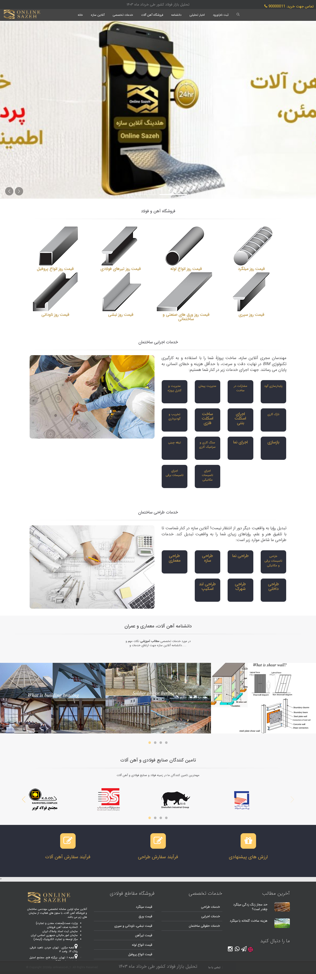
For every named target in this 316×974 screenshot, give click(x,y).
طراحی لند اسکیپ (207, 586)
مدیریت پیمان (207, 386)
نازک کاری (273, 414)
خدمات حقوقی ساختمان (204, 925)
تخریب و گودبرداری (174, 416)
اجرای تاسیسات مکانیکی (207, 475)
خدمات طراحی (210, 906)
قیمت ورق (145, 916)
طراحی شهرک (240, 586)
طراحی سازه (207, 558)
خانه (80, 15)
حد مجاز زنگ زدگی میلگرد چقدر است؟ (250, 907)
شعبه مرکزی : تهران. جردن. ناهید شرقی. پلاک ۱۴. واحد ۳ (53, 949)
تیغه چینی (174, 442)
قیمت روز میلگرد (251, 269)
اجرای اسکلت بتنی (240, 418)
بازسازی (273, 442)
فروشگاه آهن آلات (152, 15)
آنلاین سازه (98, 15)
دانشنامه (176, 15)
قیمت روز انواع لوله (186, 269)
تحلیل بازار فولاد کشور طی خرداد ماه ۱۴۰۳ (158, 4)
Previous (292, 799)
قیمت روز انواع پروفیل (55, 269)
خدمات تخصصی (123, 15)
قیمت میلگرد (144, 906)
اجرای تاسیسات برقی (174, 473)
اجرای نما (240, 442)
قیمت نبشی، (143, 925)
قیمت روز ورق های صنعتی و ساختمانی (186, 317)
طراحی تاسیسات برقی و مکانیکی (273, 561)
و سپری (119, 925)
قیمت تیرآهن (143, 935)
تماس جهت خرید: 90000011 (290, 6)
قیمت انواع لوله (142, 944)
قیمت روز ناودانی (55, 314)
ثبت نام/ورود (221, 15)
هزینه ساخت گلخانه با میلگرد (248, 920)
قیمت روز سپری (251, 314)
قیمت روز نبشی (120, 314)
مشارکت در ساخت (240, 388)
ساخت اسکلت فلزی (207, 418)
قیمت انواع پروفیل (140, 954)
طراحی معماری (174, 558)
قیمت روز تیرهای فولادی (120, 269)
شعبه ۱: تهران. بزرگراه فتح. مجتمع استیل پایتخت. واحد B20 (53, 959)
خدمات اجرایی (210, 916)
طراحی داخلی (273, 586)
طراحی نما (240, 556)
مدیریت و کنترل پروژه (174, 388)
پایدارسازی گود (273, 386)
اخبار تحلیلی (197, 15)
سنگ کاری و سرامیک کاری (207, 445)
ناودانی (129, 925)
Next (23, 799)
